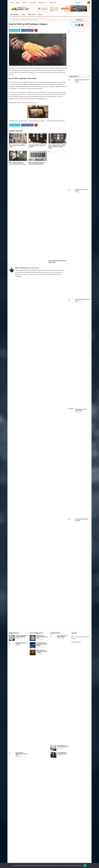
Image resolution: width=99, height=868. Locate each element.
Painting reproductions (51, 92)
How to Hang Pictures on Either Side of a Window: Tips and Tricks (57, 146)
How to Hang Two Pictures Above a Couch (63, 746)
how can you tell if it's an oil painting (18, 120)
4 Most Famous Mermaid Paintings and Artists (42, 637)
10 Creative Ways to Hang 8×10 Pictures (62, 753)
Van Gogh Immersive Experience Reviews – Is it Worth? (42, 644)
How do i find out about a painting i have (27, 102)
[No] (97, 865)
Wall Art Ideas (14, 14)
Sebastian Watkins (13, 26)
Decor (23, 14)
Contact (24, 2)
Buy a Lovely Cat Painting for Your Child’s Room (21, 754)
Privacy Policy (42, 2)
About (17, 2)
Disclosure (32, 2)
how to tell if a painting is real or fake (55, 120)
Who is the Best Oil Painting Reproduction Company (41, 651)
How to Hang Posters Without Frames (62, 636)
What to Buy (31, 14)
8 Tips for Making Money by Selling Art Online (22, 636)
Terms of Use (52, 2)
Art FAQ (40, 14)
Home (11, 2)
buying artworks (30, 68)
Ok (85, 865)
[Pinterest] (36, 30)
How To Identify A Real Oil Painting (36, 120)
